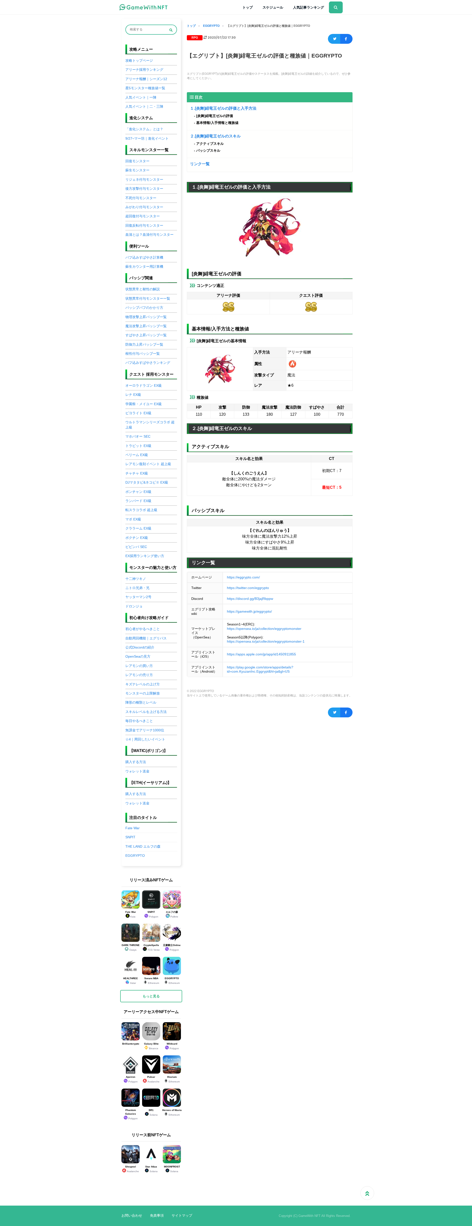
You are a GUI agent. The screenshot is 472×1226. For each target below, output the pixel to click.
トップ (247, 7)
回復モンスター (137, 161)
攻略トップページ (139, 60)
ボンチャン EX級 (138, 492)
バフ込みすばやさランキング (147, 363)
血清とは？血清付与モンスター (149, 234)
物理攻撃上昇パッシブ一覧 (146, 317)
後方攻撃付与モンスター (144, 189)
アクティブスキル (210, 144)
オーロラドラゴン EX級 (143, 385)
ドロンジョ (134, 606)
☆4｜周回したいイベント (145, 739)
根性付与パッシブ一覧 (142, 353)
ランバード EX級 (138, 501)
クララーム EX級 (138, 528)
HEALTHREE (130, 980)
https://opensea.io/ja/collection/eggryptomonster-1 (266, 641)
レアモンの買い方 (139, 666)
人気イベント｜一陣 (140, 97)
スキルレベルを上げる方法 (146, 712)
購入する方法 (135, 762)
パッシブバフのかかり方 (144, 308)
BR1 (153, 1112)
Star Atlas (151, 1169)
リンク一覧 (200, 164)
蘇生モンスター (137, 170)
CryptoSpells (152, 947)
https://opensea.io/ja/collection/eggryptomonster (264, 629)
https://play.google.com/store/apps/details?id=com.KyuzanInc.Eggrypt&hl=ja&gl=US (260, 669)
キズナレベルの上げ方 (142, 684)
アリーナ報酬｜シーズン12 (146, 79)
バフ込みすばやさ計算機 (144, 257)
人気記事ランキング (308, 7)
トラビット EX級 (138, 446)
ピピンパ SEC (136, 547)
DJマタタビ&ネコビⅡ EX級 (146, 482)
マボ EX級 (133, 519)
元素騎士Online (172, 947)
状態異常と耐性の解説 (142, 289)
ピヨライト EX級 (138, 413)
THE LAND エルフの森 (143, 846)
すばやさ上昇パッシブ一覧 (146, 335)
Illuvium (173, 1079)
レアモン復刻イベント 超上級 (148, 464)
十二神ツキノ (135, 579)
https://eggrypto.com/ (243, 577)
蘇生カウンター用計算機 (144, 266)
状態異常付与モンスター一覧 (147, 298)
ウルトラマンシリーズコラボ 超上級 (150, 424)
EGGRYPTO (211, 26)
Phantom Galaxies (131, 1114)
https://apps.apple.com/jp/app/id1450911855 (261, 654)
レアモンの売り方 (139, 675)
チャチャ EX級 (136, 473)
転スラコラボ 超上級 (141, 510)
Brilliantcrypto (130, 1043)
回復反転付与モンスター (144, 225)
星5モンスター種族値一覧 (145, 88)
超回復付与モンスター (142, 216)
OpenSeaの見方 (137, 656)
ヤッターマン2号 (138, 597)
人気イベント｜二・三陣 (144, 106)
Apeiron (132, 1079)
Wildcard (173, 1046)
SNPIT (130, 837)
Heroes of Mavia (172, 1112)
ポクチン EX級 (136, 538)
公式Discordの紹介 (139, 647)
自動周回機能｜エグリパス (146, 638)
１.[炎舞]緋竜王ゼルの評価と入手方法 (223, 108)
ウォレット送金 (137, 771)
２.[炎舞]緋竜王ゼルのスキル (215, 136)
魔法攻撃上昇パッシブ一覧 (146, 326)
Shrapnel (132, 1169)
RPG (195, 37)
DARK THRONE (131, 947)
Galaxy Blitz (151, 1046)
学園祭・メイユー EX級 (143, 404)
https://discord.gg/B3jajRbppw (250, 599)
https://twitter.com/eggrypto (248, 588)
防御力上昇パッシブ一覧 (144, 344)
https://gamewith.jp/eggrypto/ (249, 611)
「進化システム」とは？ (144, 129)
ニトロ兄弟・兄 (137, 588)
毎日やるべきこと (139, 721)
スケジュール (273, 7)
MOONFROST (172, 1169)
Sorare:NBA (151, 980)
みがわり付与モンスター (144, 207)
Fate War (132, 828)
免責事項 (157, 1215)
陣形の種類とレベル (140, 702)
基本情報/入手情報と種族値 (217, 123)
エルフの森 (172, 914)
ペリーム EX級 (136, 455)
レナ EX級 (133, 395)
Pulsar (153, 1079)
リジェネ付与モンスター (144, 179)
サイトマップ (182, 1215)
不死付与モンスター (140, 198)
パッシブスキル (208, 150)
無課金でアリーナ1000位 (144, 730)
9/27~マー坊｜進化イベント (147, 138)
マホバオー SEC (137, 436)
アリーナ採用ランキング (144, 70)
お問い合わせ (131, 1215)
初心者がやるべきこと (142, 629)
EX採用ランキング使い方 (144, 556)
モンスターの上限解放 (142, 693)
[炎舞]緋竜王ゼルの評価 (214, 116)
